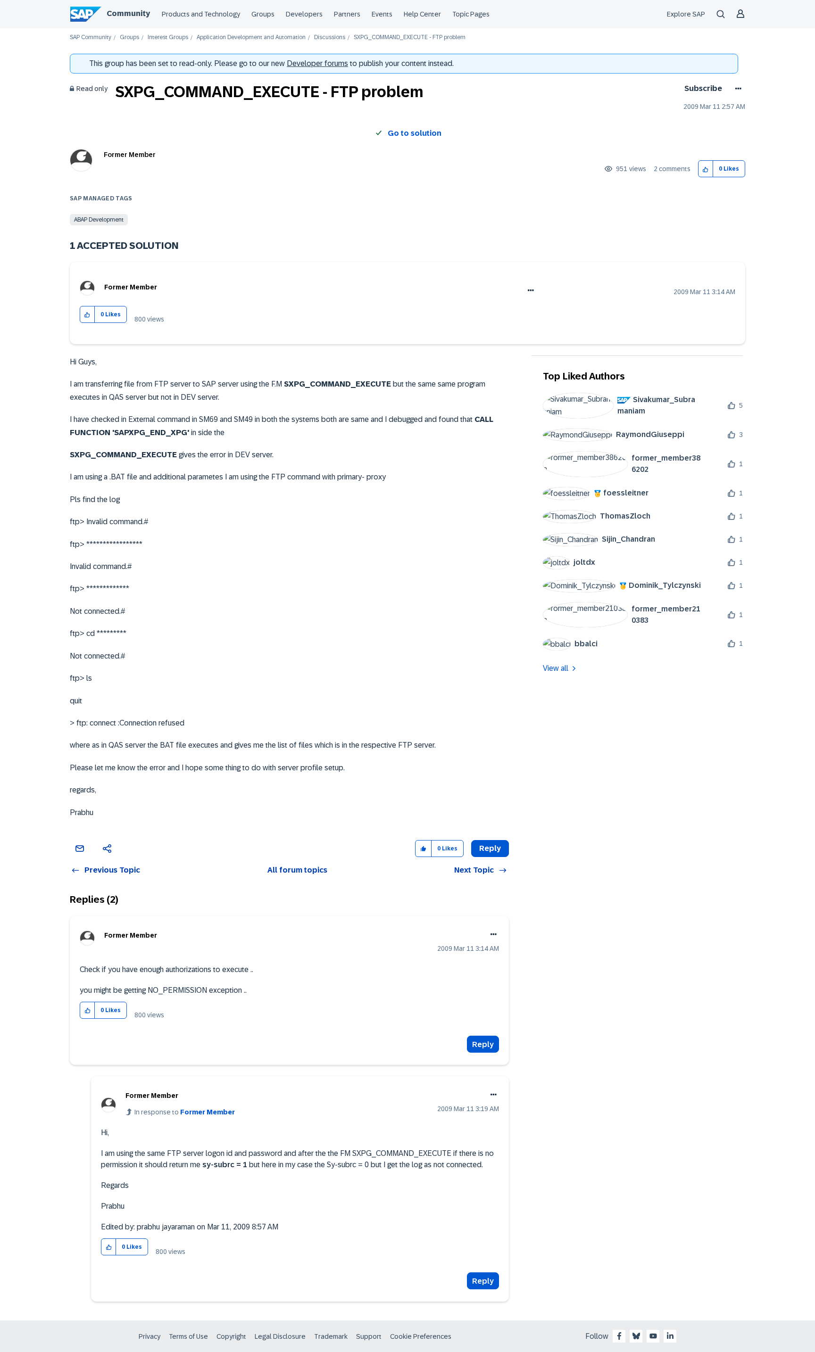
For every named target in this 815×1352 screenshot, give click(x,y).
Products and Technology (201, 14)
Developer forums (317, 63)
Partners (347, 14)
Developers (304, 14)
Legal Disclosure (280, 1336)
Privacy (149, 1336)
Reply (483, 1044)
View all (555, 668)
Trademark (331, 1336)
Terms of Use (188, 1336)
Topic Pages (471, 14)
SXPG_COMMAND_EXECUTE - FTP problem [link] (410, 37)
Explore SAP (686, 14)
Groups (262, 14)
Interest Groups (168, 37)
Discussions (329, 37)
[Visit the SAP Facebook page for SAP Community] (619, 1336)
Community (128, 13)
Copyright (231, 1336)
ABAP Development (99, 219)
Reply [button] (490, 848)
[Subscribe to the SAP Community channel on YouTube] (653, 1336)
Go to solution (414, 133)
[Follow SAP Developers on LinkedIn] (670, 1336)
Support (369, 1336)
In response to (184, 1112)
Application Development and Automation (251, 37)
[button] (706, 169)
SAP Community (90, 37)
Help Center (422, 14)
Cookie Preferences (420, 1336)
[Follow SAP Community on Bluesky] (636, 1336)
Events (382, 14)
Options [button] (736, 88)
